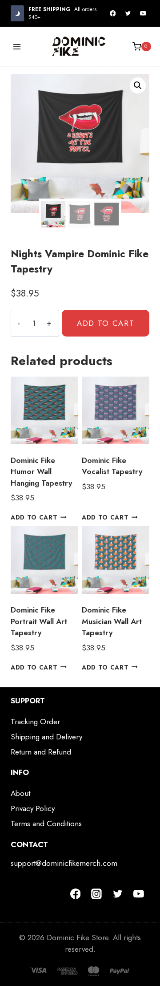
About (20, 793)
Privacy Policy (33, 808)
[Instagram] (96, 894)
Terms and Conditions (46, 823)
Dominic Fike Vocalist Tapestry (112, 466)
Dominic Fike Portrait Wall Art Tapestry (39, 621)
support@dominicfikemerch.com (64, 863)
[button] (138, 85)
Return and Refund (41, 752)
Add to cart (106, 323)
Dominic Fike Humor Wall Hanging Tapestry (41, 471)
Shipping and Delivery (46, 736)
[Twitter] (128, 13)
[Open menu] (17, 46)
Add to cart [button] (34, 517)
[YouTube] (143, 13)
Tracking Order (35, 721)
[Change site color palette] (17, 13)
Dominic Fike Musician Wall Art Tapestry (112, 621)
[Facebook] (113, 13)
